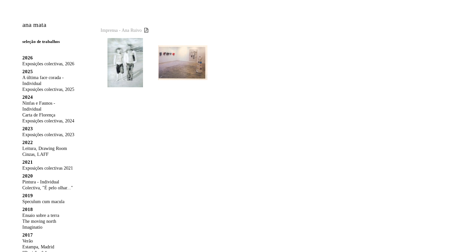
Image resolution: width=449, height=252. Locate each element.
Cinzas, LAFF (35, 154)
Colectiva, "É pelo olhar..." (47, 187)
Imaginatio (32, 227)
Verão (27, 241)
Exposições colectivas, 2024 (48, 120)
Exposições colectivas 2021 (47, 168)
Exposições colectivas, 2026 (48, 63)
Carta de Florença (38, 115)
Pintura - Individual (40, 181)
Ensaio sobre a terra (40, 215)
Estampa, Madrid (38, 246)
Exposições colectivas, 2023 (48, 134)
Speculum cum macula (43, 201)
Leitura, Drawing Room (44, 148)
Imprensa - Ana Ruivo (121, 30)
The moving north (39, 221)
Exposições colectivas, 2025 (48, 89)
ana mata (34, 24)
